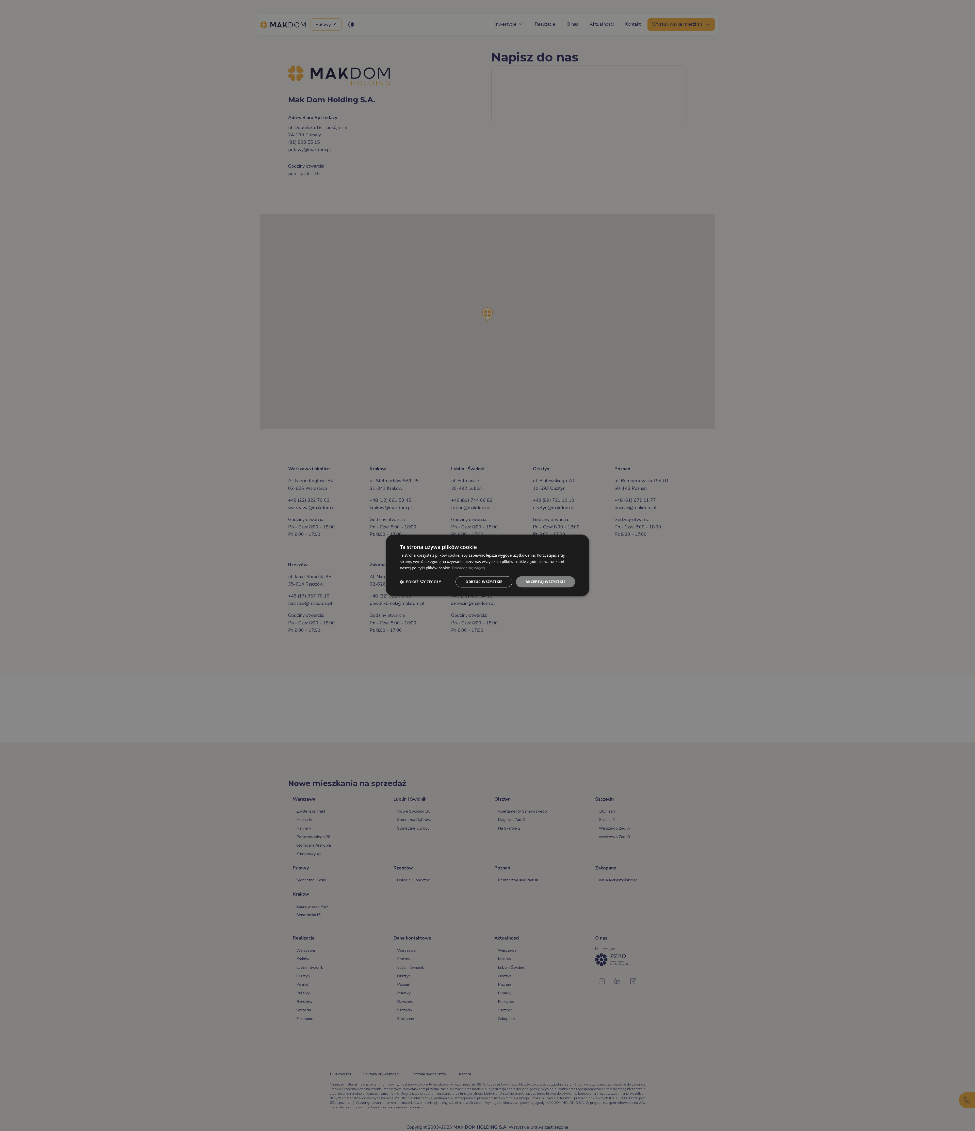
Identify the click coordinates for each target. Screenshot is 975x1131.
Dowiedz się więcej (468, 567)
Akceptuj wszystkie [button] (545, 581)
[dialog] (487, 565)
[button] (420, 582)
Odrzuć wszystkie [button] (483, 581)
